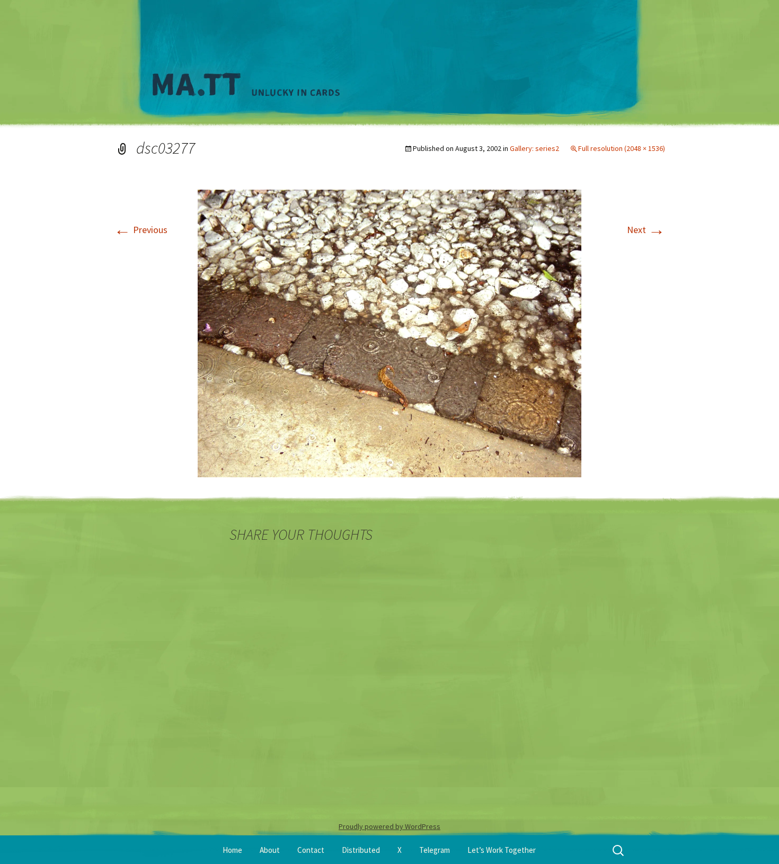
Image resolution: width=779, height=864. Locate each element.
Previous (140, 230)
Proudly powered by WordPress (389, 826)
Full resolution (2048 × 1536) (621, 148)
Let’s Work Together (501, 850)
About (270, 850)
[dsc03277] (389, 332)
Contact (310, 850)
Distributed (361, 850)
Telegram (434, 850)
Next (646, 230)
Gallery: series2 (534, 148)
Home (232, 850)
